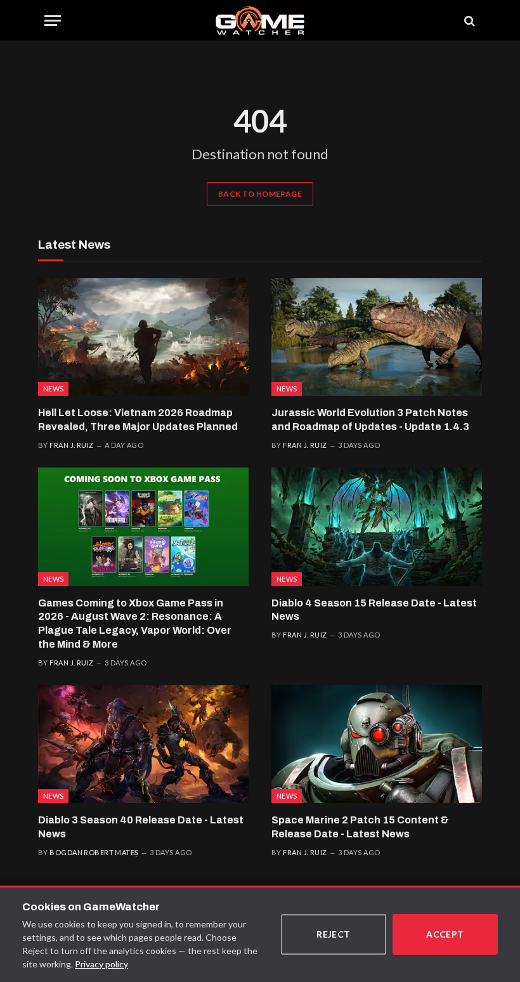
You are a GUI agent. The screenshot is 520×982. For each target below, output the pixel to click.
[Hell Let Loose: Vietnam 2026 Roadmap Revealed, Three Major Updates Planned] (143, 337)
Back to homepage (260, 194)
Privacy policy (101, 964)
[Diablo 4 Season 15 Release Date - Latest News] (376, 527)
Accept (445, 934)
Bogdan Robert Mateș (93, 852)
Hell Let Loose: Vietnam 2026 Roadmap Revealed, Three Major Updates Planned (138, 419)
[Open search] (469, 20)
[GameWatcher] (260, 20)
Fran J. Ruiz (71, 445)
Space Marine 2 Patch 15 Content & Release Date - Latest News (360, 827)
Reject (333, 934)
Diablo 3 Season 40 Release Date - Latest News (141, 827)
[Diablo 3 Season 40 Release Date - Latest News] (143, 744)
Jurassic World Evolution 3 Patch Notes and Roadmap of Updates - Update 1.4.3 (370, 419)
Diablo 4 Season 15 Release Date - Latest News (374, 610)
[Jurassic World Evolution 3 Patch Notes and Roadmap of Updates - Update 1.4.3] (376, 337)
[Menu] (52, 20)
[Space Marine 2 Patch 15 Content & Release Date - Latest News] (376, 744)
